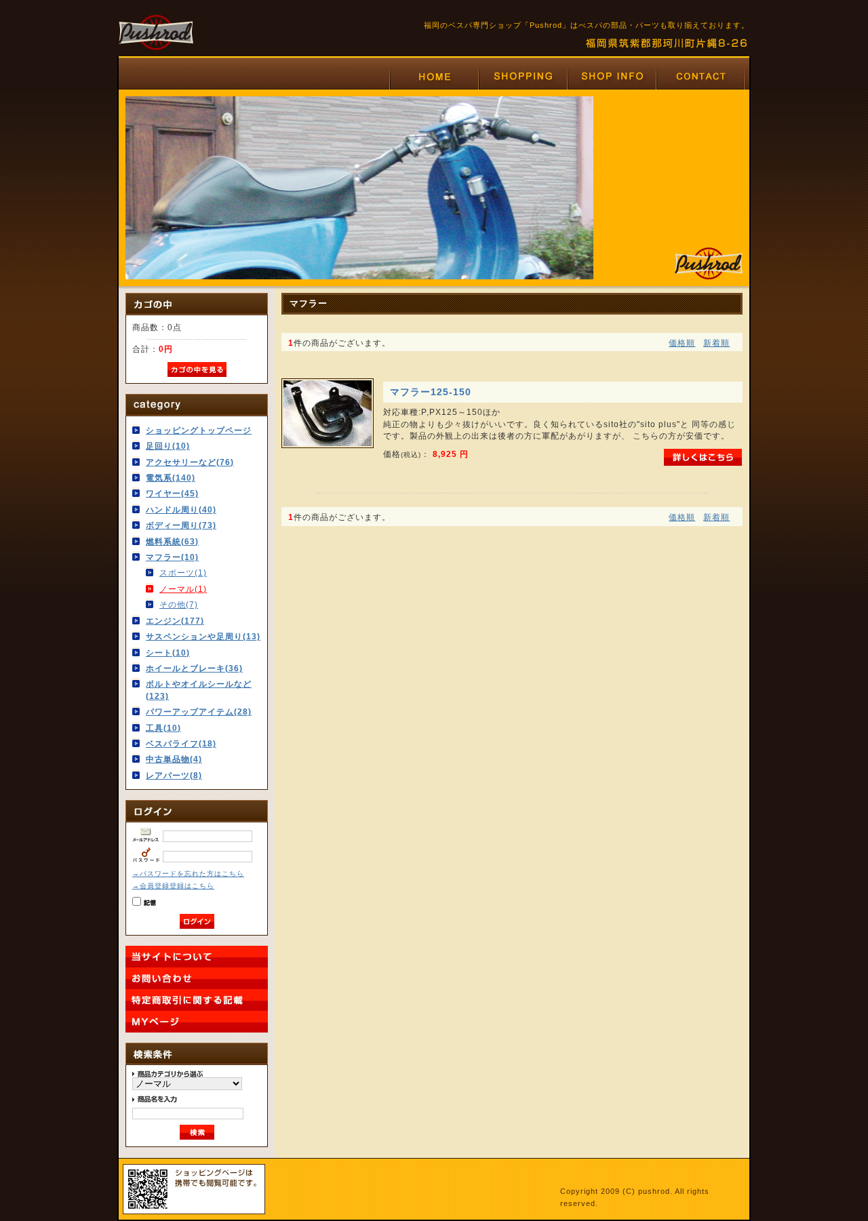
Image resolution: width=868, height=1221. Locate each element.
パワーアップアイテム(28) (199, 711)
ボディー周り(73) (181, 525)
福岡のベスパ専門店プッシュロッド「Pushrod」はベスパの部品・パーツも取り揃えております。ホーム (433, 76)
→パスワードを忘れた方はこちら (188, 873)
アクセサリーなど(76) (190, 462)
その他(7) (178, 604)
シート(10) (168, 652)
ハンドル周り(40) (181, 509)
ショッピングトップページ (199, 430)
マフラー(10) (172, 557)
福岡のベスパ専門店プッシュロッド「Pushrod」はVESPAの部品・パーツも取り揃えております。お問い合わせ (701, 76)
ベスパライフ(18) (181, 743)
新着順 (716, 342)
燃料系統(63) (172, 541)
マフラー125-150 (430, 391)
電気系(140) (170, 477)
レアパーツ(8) (174, 775)
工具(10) (163, 727)
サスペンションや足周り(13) (203, 636)
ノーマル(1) (183, 588)
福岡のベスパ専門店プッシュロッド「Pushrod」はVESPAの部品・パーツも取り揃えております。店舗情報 (611, 76)
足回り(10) (168, 445)
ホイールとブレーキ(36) (194, 668)
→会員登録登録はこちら (173, 885)
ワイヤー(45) (172, 493)
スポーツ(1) (183, 572)
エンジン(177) (175, 620)
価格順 (682, 342)
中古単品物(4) (174, 759)
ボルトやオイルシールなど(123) (199, 689)
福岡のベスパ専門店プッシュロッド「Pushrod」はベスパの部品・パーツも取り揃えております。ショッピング (522, 76)
